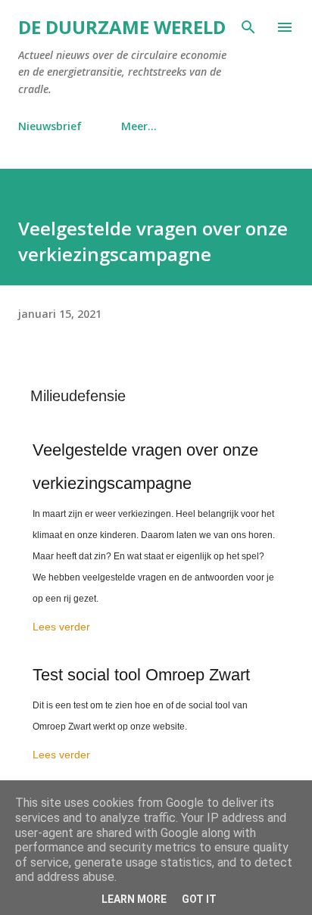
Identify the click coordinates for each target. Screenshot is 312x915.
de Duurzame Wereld (122, 26)
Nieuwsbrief (50, 126)
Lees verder (61, 627)
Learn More (134, 899)
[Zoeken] (248, 27)
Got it (199, 899)
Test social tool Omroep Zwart (141, 674)
